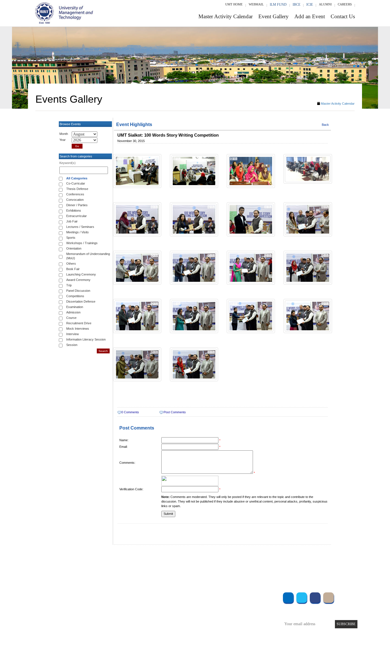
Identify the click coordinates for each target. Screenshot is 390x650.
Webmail (256, 4)
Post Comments (175, 412)
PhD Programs (103, 619)
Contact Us (343, 16)
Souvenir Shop (243, 627)
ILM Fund (278, 5)
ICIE (309, 5)
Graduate (99, 604)
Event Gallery (273, 16)
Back (325, 124)
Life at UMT (157, 619)
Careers (345, 4)
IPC (234, 604)
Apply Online (102, 627)
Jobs (151, 635)
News (152, 627)
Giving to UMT (160, 611)
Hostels (237, 611)
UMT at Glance (160, 596)
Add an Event (309, 16)
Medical (238, 619)
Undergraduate (103, 596)
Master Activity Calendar (225, 16)
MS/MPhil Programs (108, 611)
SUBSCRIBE (346, 624)
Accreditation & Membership (170, 604)
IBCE (296, 5)
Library (237, 596)
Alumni (325, 4)
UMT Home (234, 4)
